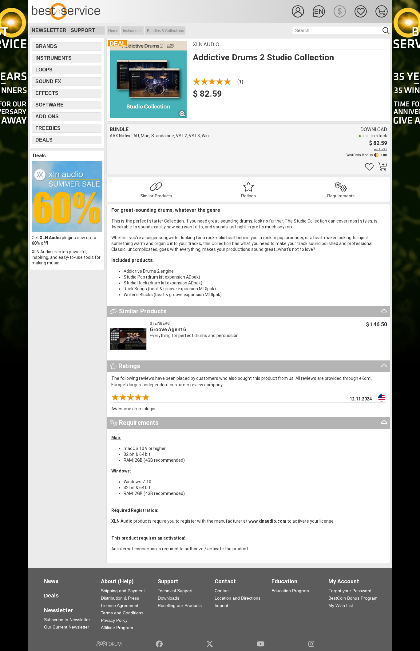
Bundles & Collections (165, 31)
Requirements (341, 195)
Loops (44, 69)
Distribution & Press (120, 598)
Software (49, 104)
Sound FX (48, 81)
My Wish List (340, 605)
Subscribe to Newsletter (67, 619)
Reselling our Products (180, 605)
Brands (46, 46)
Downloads (168, 598)
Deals (44, 140)
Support (83, 30)
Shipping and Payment (123, 590)
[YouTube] (260, 644)
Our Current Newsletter (66, 627)
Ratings (248, 195)
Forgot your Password (349, 590)
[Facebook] (159, 644)
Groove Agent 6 (168, 329)
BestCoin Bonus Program (353, 598)
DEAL (117, 43)
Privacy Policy (114, 620)
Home (113, 31)
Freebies (48, 128)
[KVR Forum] (109, 644)
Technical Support (175, 590)
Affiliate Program (117, 627)
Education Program (290, 590)
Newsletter (49, 30)
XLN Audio (206, 44)
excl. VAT (380, 149)
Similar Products (156, 195)
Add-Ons (47, 116)
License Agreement (119, 605)
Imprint (221, 605)
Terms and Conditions (122, 612)
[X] (209, 644)
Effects (46, 93)
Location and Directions (237, 598)
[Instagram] (311, 644)
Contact (222, 590)
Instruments (132, 31)
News (51, 581)
